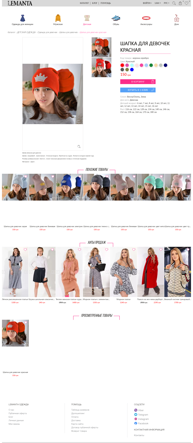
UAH (158, 3)
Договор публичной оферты (84, 427)
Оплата (74, 416)
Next (25, 175)
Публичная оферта (18, 413)
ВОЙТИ (147, 3)
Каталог (84, 3)
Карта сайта (77, 424)
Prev (5, 175)
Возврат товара (79, 431)
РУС (167, 3)
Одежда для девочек (47, 32)
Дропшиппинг (78, 413)
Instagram (143, 418)
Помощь (106, 3)
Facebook (143, 423)
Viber (141, 410)
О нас (11, 409)
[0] (186, 4)
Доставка (76, 420)
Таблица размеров (80, 409)
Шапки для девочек (68, 32)
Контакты (139, 435)
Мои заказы (14, 424)
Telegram (143, 414)
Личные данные (16, 420)
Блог (94, 3)
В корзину (137, 81)
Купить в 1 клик (138, 90)
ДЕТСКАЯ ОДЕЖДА (26, 32)
